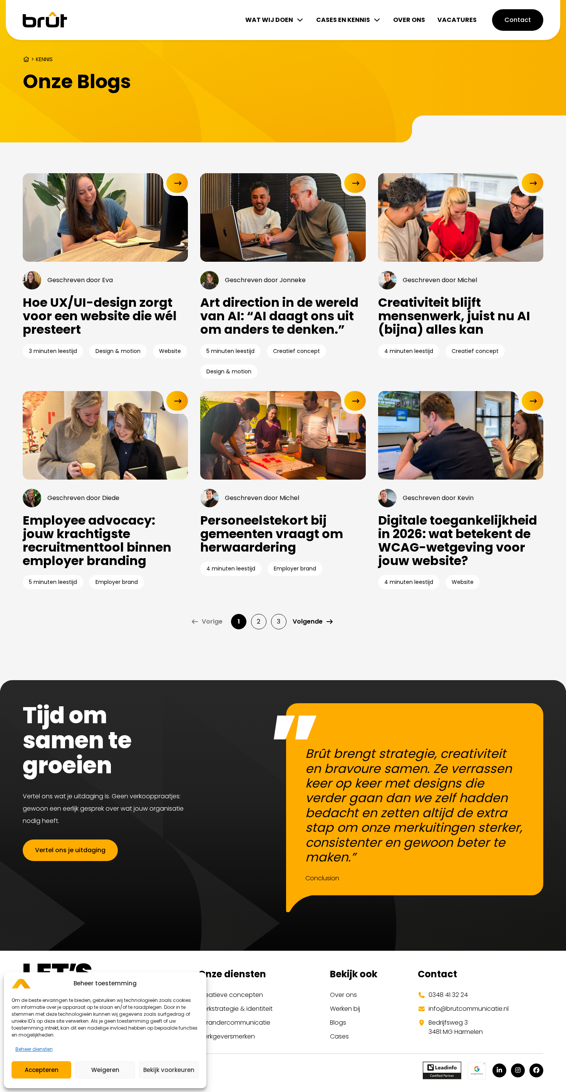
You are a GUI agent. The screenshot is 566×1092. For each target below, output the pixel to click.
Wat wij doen (269, 19)
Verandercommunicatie (234, 1022)
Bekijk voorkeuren (168, 1070)
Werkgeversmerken (226, 1036)
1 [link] (239, 621)
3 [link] (278, 621)
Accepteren (42, 1070)
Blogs (338, 1022)
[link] (313, 621)
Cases (339, 1036)
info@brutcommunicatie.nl (469, 1008)
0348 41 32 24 (448, 994)
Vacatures (457, 19)
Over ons (409, 19)
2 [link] (258, 621)
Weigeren (105, 1070)
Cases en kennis (343, 19)
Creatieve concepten (230, 994)
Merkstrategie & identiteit (235, 1008)
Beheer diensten (34, 1049)
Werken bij (345, 1008)
